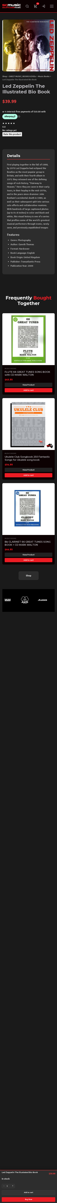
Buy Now (28, 1199)
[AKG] (21, 600)
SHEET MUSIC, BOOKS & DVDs (22, 76)
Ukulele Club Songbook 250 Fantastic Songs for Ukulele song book (27, 458)
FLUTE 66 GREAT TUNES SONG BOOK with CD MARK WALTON (27, 373)
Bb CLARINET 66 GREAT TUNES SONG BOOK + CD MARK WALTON (28, 543)
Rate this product (12, 134)
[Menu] (52, 6)
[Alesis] (38, 600)
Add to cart (28, 1192)
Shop (4, 76)
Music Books (44, 76)
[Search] (27, 6)
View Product (28, 385)
